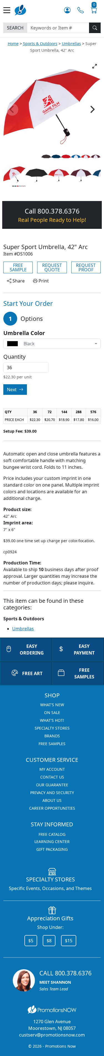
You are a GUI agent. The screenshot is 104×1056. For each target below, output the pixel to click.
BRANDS (52, 735)
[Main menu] (9, 10)
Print (43, 281)
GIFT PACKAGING (52, 849)
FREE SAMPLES (52, 743)
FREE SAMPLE (18, 267)
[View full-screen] (94, 66)
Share (18, 281)
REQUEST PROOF (86, 267)
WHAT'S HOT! (52, 720)
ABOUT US (52, 800)
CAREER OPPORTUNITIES (52, 808)
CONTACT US (52, 777)
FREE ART (32, 673)
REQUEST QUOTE (52, 267)
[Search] (95, 28)
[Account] (67, 10)
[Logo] (20, 9)
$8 (49, 941)
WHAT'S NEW (52, 704)
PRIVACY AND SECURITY (52, 792)
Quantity (14, 356)
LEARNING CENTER (52, 841)
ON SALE (52, 712)
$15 (68, 941)
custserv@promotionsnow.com (52, 1035)
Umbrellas (71, 43)
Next (12, 389)
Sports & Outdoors (40, 43)
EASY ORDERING (32, 649)
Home (13, 43)
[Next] (92, 109)
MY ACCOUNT (52, 769)
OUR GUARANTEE (52, 784)
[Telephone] (80, 10)
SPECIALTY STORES (52, 728)
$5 (30, 941)
